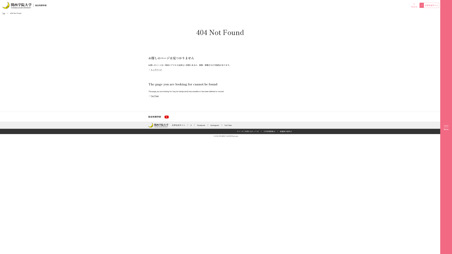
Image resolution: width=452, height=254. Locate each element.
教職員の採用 (285, 131)
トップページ (156, 69)
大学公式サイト (431, 5)
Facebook (201, 125)
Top (3, 13)
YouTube (228, 125)
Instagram (214, 125)
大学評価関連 (268, 131)
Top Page (155, 95)
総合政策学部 (40, 5)
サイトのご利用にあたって (247, 131)
